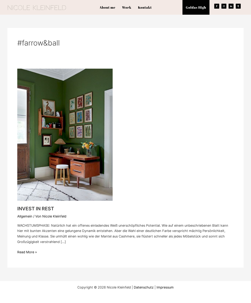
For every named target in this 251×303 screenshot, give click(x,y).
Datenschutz (144, 287)
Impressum (165, 287)
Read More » (27, 251)
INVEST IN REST (35, 208)
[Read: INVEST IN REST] (65, 134)
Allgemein (24, 216)
